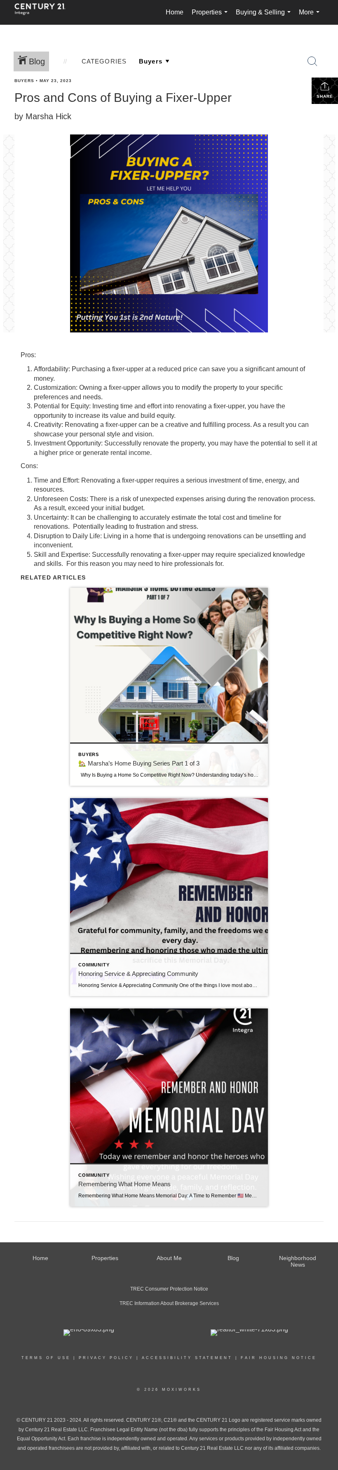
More (311, 17)
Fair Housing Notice (279, 1358)
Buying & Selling (265, 17)
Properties (211, 17)
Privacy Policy (106, 1358)
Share (325, 96)
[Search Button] (312, 61)
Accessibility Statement (187, 1358)
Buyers (24, 80)
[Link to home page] (44, 12)
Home (174, 12)
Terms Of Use (45, 1358)
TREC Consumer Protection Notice (169, 1289)
